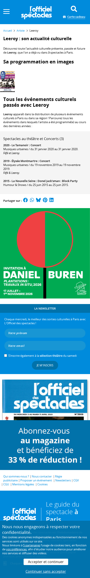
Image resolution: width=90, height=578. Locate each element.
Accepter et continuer (46, 561)
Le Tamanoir (20, 145)
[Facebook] (25, 201)
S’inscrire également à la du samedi (42, 356)
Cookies (42, 484)
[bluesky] (38, 201)
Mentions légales (23, 484)
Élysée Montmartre (24, 161)
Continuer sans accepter (46, 571)
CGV (76, 480)
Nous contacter (42, 476)
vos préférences (16, 549)
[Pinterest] (45, 201)
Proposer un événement (36, 480)
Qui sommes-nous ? (16, 476)
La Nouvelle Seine (23, 181)
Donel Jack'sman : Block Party (58, 181)
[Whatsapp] (32, 201)
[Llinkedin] (51, 201)
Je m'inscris (45, 365)
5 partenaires (31, 545)
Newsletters (63, 480)
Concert (36, 145)
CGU (6, 484)
